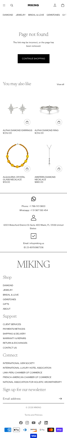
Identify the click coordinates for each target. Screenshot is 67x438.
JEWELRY (21, 14)
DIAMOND (8, 14)
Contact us (10, 347)
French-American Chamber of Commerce (27, 377)
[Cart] (63, 5)
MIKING (37, 407)
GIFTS (6, 304)
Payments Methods (14, 329)
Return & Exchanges (15, 343)
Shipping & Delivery (14, 333)
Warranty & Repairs (14, 338)
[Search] (12, 5)
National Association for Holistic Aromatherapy (32, 382)
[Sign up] (60, 398)
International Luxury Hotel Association (27, 368)
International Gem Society (19, 363)
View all (60, 84)
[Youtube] (33, 423)
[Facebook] (21, 423)
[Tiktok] (40, 423)
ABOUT (6, 308)
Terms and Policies (33, 414)
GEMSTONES (53, 14)
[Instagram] (27, 423)
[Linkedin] (46, 423)
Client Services (12, 324)
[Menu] (4, 5)
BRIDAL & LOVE (36, 14)
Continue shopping (33, 58)
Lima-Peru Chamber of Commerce (22, 372)
